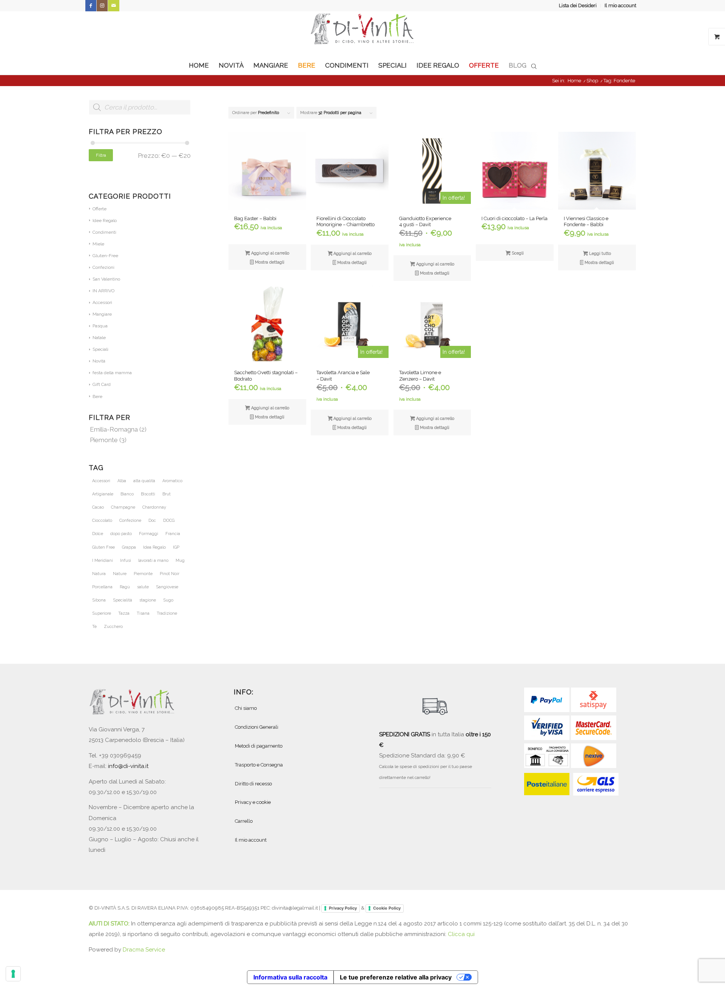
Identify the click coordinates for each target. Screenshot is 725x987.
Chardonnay (154, 507)
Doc (152, 520)
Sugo (168, 600)
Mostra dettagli (269, 262)
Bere (97, 396)
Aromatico (172, 480)
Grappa (129, 547)
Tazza (124, 613)
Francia (172, 533)
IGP (176, 547)
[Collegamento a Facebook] (90, 5)
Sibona (99, 600)
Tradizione (167, 613)
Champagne (123, 507)
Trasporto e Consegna (259, 765)
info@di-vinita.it (128, 766)
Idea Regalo (154, 547)
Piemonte (104, 440)
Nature (119, 573)
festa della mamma (112, 372)
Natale (99, 337)
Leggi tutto (599, 253)
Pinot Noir (169, 573)
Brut (166, 494)
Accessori (102, 302)
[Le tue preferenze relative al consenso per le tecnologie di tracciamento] (13, 974)
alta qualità (144, 480)
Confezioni (103, 267)
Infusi (125, 560)
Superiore (101, 613)
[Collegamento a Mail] (113, 5)
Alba (121, 480)
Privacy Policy (343, 908)
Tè (94, 626)
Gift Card (102, 384)
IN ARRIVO (103, 290)
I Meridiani (102, 560)
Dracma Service (144, 949)
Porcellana (102, 586)
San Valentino (106, 279)
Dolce (97, 533)
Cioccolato (102, 520)
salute (143, 586)
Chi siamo (246, 708)
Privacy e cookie (253, 802)
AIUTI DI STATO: (110, 923)
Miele (98, 244)
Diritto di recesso (253, 784)
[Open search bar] (534, 66)
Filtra (101, 155)
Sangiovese (167, 586)
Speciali (100, 349)
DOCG (168, 520)
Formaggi (148, 533)
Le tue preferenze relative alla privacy (396, 977)
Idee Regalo (105, 220)
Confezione (130, 520)
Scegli (517, 253)
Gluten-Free (105, 255)
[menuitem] (578, 6)
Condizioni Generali (256, 727)
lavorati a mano (153, 560)
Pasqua (100, 325)
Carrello (244, 821)
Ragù (125, 586)
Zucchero (113, 626)
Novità (99, 361)
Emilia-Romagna (114, 429)
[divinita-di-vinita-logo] (362, 33)
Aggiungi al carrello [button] (269, 253)
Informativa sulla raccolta (290, 977)
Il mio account (620, 5)
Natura (99, 573)
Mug (180, 560)
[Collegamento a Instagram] (102, 5)
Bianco (127, 494)
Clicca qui (461, 934)
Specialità (122, 600)
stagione (147, 600)
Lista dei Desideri (578, 5)
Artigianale (102, 494)
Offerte (99, 208)
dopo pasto (121, 533)
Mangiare (102, 314)
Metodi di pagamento (258, 746)
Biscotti (148, 494)
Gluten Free (103, 547)
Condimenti (104, 232)
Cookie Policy (387, 908)
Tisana (143, 613)
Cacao (98, 507)
